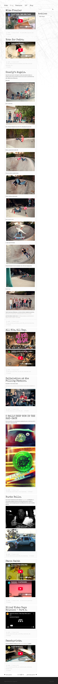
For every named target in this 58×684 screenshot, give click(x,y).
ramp (29, 32)
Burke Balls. (13, 497)
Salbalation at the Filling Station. (17, 379)
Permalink (9, 34)
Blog (11, 5)
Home (6, 5)
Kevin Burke (24, 499)
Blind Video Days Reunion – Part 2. (16, 608)
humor (10, 371)
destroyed (11, 63)
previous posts (31, 675)
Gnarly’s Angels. (16, 72)
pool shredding (19, 63)
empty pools (15, 63)
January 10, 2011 (16, 632)
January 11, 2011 (16, 489)
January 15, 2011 (16, 32)
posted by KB (24, 32)
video (12, 65)
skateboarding (8, 65)
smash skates (8, 668)
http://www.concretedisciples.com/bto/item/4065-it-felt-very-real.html (18, 313)
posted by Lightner (15, 491)
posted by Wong (25, 63)
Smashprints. (14, 641)
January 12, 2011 (16, 369)
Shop (31, 5)
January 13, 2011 (16, 321)
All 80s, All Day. (16, 330)
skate (31, 63)
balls (8, 63)
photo (13, 323)
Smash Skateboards (24, 643)
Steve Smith (13, 561)
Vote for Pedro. (15, 40)
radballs (8, 32)
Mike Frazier (14, 10)
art (7, 666)
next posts (9, 675)
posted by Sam (29, 600)
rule (30, 32)
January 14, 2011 (16, 61)
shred (32, 32)
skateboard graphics (23, 666)
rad (26, 32)
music (14, 410)
